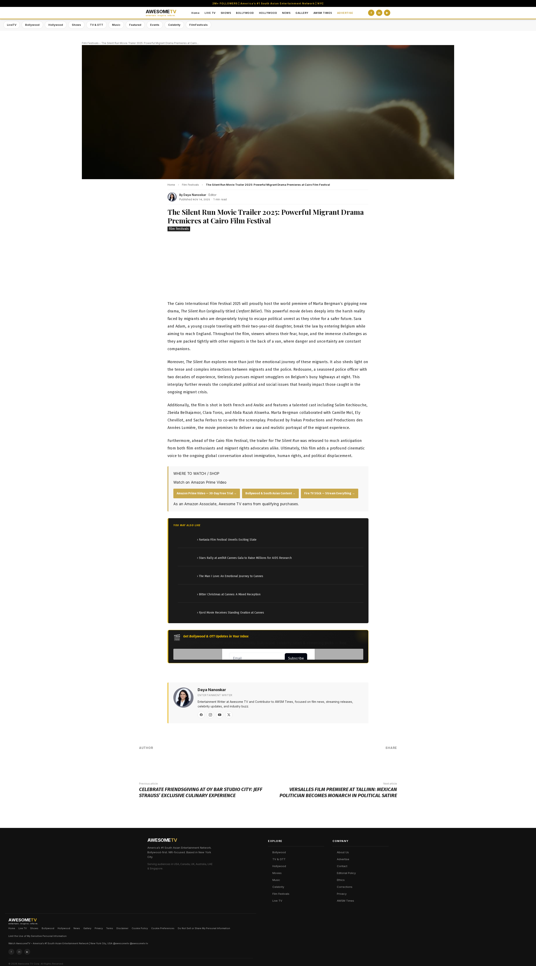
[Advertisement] (268, 266)
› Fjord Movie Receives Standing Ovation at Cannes (230, 612)
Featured (135, 24)
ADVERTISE (345, 12)
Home (195, 12)
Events (154, 24)
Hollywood (55, 24)
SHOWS (226, 12)
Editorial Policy (346, 873)
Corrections (344, 886)
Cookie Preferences (162, 928)
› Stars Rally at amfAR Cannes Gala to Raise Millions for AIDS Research (244, 558)
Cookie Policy (140, 928)
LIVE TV (210, 12)
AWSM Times (345, 900)
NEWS (286, 12)
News (76, 928)
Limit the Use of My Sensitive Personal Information (37, 936)
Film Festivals (90, 43)
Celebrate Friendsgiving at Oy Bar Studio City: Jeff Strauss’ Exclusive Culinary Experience (200, 792)
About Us (343, 852)
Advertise (343, 859)
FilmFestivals (198, 24)
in (379, 12)
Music (116, 24)
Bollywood (32, 24)
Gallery (87, 928)
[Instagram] (210, 714)
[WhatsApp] (365, 762)
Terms (109, 928)
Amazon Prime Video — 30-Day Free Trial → (207, 493)
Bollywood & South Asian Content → (270, 493)
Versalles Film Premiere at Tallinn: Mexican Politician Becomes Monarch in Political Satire (338, 792)
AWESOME (161, 13)
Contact (342, 866)
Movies (277, 873)
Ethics (341, 880)
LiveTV (11, 24)
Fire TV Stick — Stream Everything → (329, 493)
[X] (228, 714)
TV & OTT (96, 24)
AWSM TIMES (322, 12)
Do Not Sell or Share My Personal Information (204, 928)
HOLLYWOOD (268, 12)
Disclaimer (122, 928)
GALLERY (301, 12)
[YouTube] (219, 714)
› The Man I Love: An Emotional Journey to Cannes (230, 576)
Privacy (342, 893)
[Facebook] (201, 714)
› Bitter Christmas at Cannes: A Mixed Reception (228, 594)
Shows (76, 24)
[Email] (377, 762)
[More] (390, 762)
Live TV (277, 900)
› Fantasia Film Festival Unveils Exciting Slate (226, 539)
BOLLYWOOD (245, 12)
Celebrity (174, 24)
